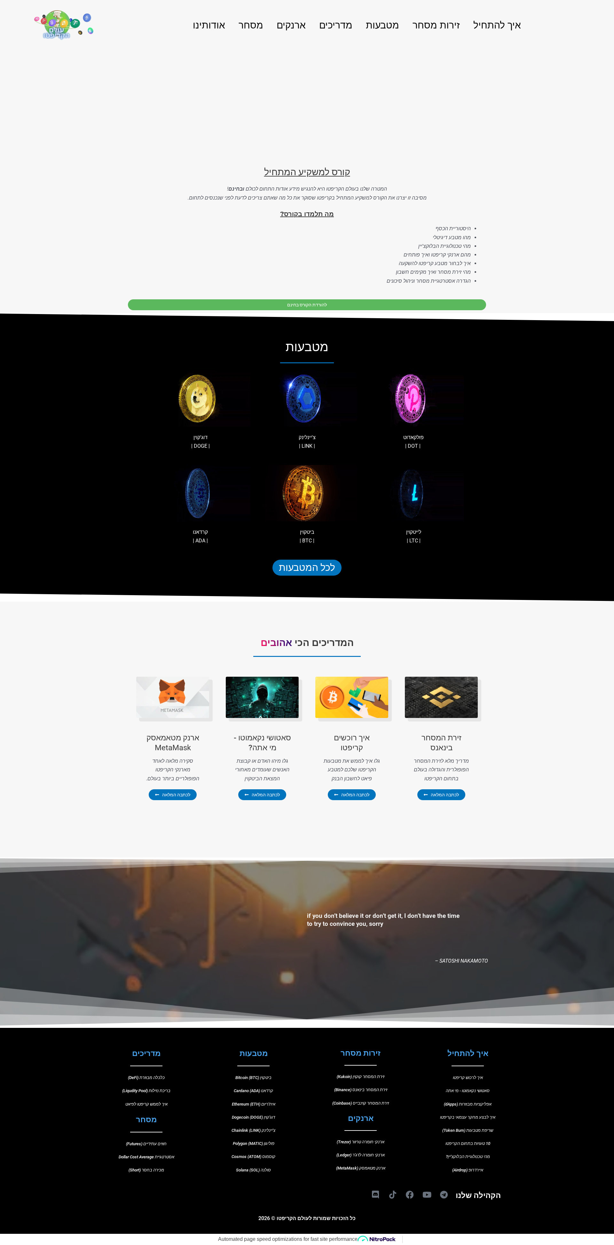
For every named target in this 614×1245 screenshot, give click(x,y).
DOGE (200, 446)
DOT (413, 446)
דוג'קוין (200, 437)
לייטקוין (413, 532)
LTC (413, 541)
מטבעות (382, 24)
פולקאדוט (413, 437)
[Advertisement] (307, 93)
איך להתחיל (497, 24)
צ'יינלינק (307, 437)
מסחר (251, 24)
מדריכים (335, 24)
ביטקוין (307, 532)
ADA (200, 541)
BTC (307, 541)
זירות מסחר (436, 24)
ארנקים (291, 24)
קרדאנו (200, 532)
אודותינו (209, 24)
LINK (307, 446)
